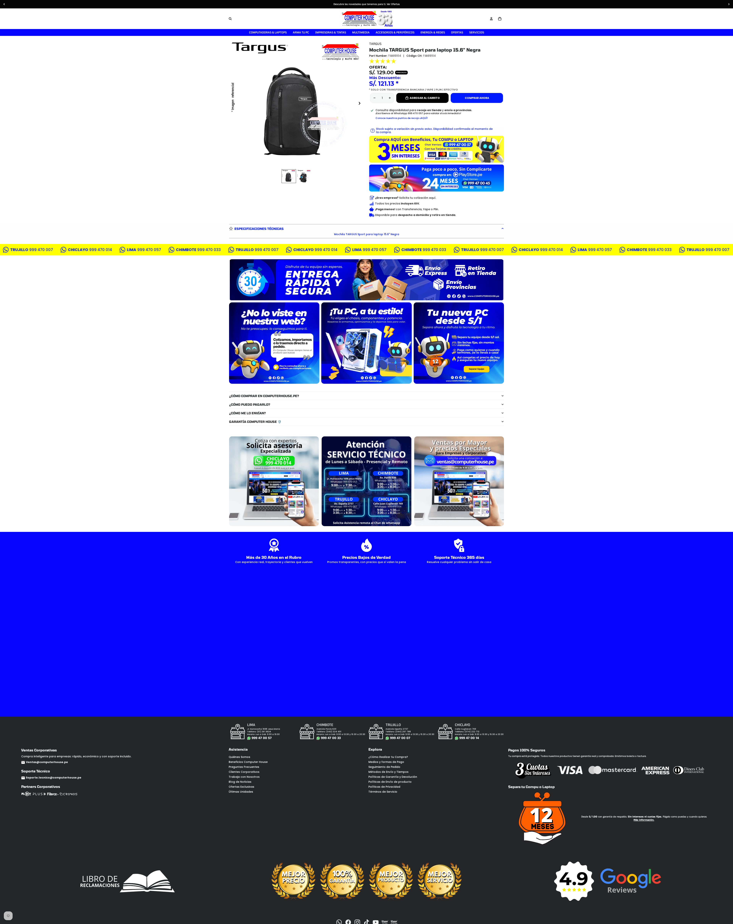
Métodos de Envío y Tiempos (388, 772)
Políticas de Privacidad (384, 787)
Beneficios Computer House (248, 762)
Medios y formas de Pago (386, 762)
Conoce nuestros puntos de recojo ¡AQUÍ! (401, 118)
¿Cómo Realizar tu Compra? (388, 757)
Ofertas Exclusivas (241, 787)
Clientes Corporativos (244, 772)
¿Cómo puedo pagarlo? (249, 404)
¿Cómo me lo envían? (247, 413)
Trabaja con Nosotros (244, 777)
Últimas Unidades (241, 792)
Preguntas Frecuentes (244, 767)
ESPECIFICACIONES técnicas (259, 228)
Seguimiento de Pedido (384, 767)
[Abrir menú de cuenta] (491, 19)
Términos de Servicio (382, 792)
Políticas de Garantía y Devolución (392, 777)
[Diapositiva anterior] (4, 4)
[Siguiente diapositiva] (729, 4)
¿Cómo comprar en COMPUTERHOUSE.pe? (264, 396)
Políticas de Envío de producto (390, 782)
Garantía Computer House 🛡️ (255, 421)
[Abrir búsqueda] (230, 19)
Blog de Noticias (240, 782)
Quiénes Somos (239, 757)
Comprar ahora (477, 98)
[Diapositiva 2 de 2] (304, 176)
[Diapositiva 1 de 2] (289, 176)
